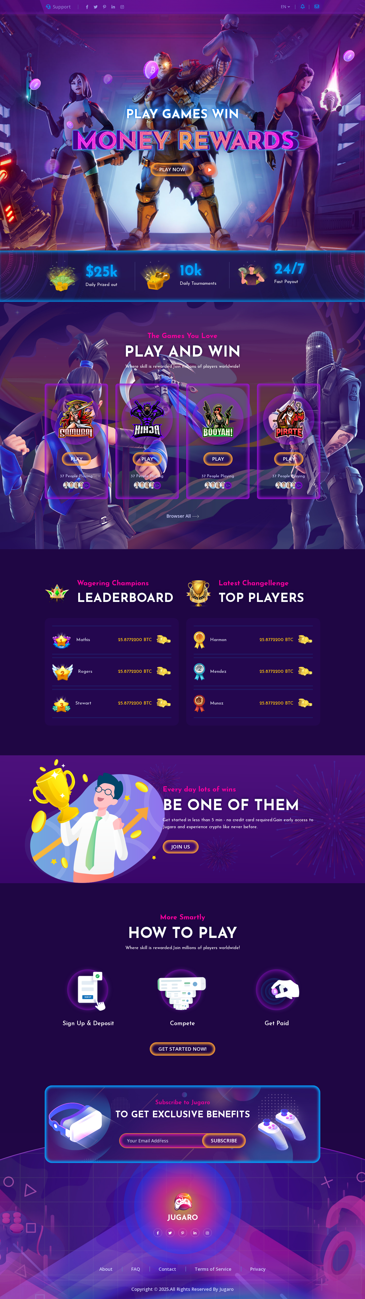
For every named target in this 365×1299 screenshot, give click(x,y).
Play (76, 458)
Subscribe (224, 1140)
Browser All (179, 516)
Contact (167, 1269)
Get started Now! (182, 1048)
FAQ (135, 1269)
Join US (180, 846)
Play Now (172, 169)
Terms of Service (213, 1269)
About (105, 1269)
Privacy (258, 1269)
